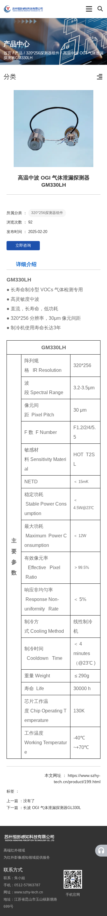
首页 (8, 53)
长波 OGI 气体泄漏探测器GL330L (52, 807)
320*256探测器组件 (42, 53)
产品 (19, 53)
